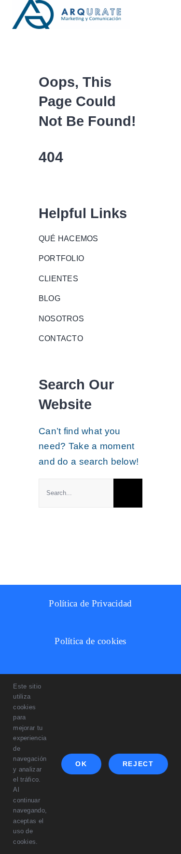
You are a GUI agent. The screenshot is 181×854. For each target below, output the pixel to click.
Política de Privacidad (90, 603)
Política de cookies (90, 641)
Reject (138, 764)
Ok (81, 764)
